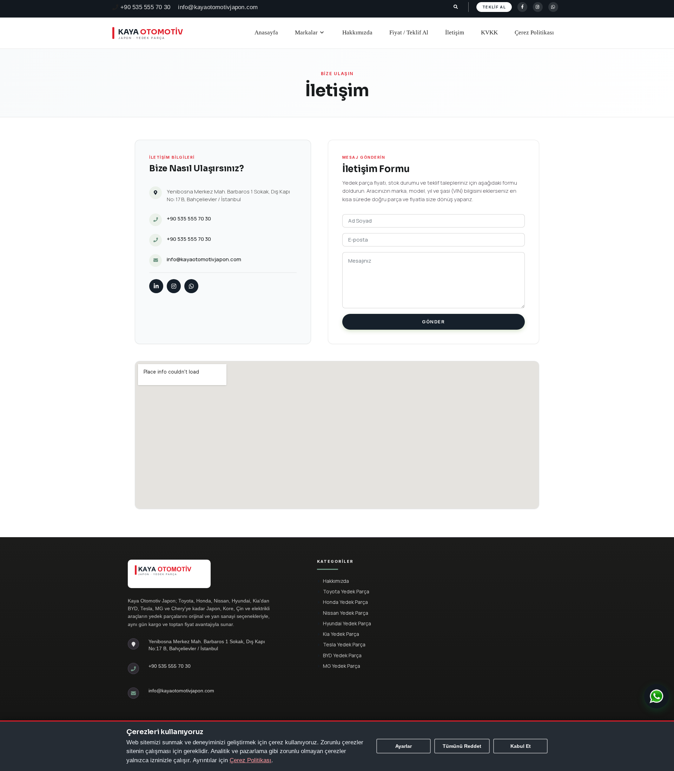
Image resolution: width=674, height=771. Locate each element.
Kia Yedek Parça (341, 634)
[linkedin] (156, 286)
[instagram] (538, 7)
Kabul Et (520, 746)
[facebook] (522, 7)
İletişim (454, 32)
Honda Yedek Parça (345, 602)
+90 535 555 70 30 (145, 7)
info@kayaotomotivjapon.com (218, 7)
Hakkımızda (357, 32)
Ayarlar (403, 746)
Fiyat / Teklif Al (408, 32)
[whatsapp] (553, 7)
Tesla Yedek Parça (344, 644)
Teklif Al (494, 7)
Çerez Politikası (534, 32)
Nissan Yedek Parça (345, 612)
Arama (458, 7)
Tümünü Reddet (462, 746)
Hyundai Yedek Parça (347, 623)
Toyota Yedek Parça (346, 591)
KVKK (489, 32)
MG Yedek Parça (341, 666)
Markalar (310, 32)
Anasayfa (266, 32)
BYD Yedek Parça (342, 655)
